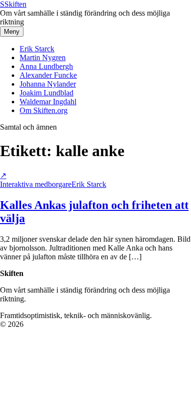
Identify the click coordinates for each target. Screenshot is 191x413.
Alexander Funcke (48, 75)
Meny (12, 31)
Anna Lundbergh (46, 66)
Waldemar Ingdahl (48, 101)
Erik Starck (37, 49)
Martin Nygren (43, 57)
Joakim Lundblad (46, 93)
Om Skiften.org (44, 110)
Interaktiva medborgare (36, 184)
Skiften (13, 4)
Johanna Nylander (48, 84)
